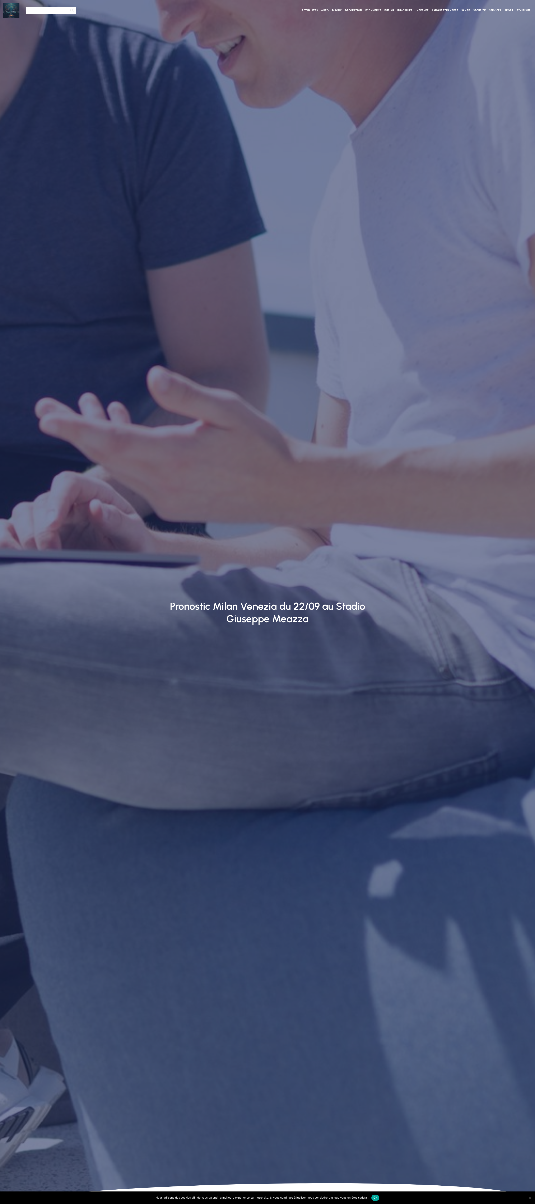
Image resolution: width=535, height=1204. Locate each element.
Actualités (310, 10)
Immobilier (404, 10)
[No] (530, 1198)
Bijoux (337, 10)
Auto (325, 10)
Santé (465, 10)
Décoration (353, 10)
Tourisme (523, 10)
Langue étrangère (445, 10)
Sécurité (479, 10)
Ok (375, 1197)
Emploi (389, 10)
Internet (422, 10)
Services (495, 10)
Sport (508, 10)
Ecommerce (373, 10)
